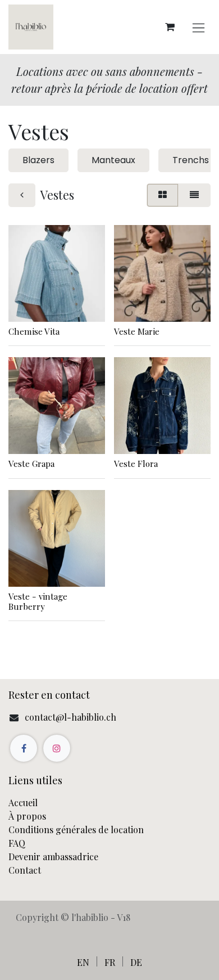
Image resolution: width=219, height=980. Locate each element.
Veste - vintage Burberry (37, 601)
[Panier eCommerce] (169, 27)
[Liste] (194, 195)
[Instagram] (56, 748)
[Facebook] (23, 748)
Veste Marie (136, 331)
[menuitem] (83, 962)
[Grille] (163, 195)
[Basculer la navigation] (198, 27)
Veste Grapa (31, 463)
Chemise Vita (34, 331)
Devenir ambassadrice (54, 856)
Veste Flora (136, 463)
